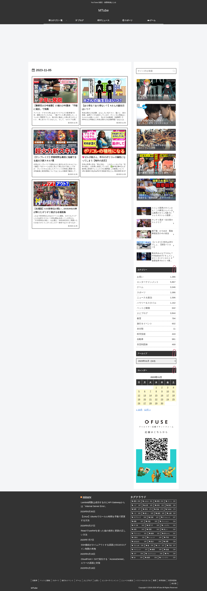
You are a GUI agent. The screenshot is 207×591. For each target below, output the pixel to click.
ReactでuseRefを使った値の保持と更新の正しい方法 (103, 533)
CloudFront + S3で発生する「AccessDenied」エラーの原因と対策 (103, 561)
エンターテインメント (110, 580)
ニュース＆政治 (127, 580)
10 (168, 391)
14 (150, 395)
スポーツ (55, 580)
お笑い (96, 580)
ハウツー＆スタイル (143, 580)
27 (145, 403)
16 (162, 395)
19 (139, 399)
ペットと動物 (45, 580)
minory (87, 497)
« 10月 (139, 410)
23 (162, 399)
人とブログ (87, 580)
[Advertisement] (103, 44)
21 (150, 399)
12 (139, 395)
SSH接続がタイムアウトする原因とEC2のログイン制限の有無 (103, 547)
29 (156, 403)
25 (173, 399)
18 (173, 395)
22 (156, 399)
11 (173, 391)
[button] (174, 71)
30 (162, 403)
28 (150, 403)
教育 (154, 580)
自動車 (34, 580)
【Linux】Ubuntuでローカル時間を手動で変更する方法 (103, 518)
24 (168, 399)
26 (139, 403)
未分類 (173, 583)
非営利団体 (172, 580)
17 (168, 395)
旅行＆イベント (67, 580)
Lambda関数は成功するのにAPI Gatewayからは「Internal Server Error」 (103, 504)
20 (145, 399)
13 (145, 395)
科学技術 (162, 580)
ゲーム (78, 580)
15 (156, 395)
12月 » (147, 410)
